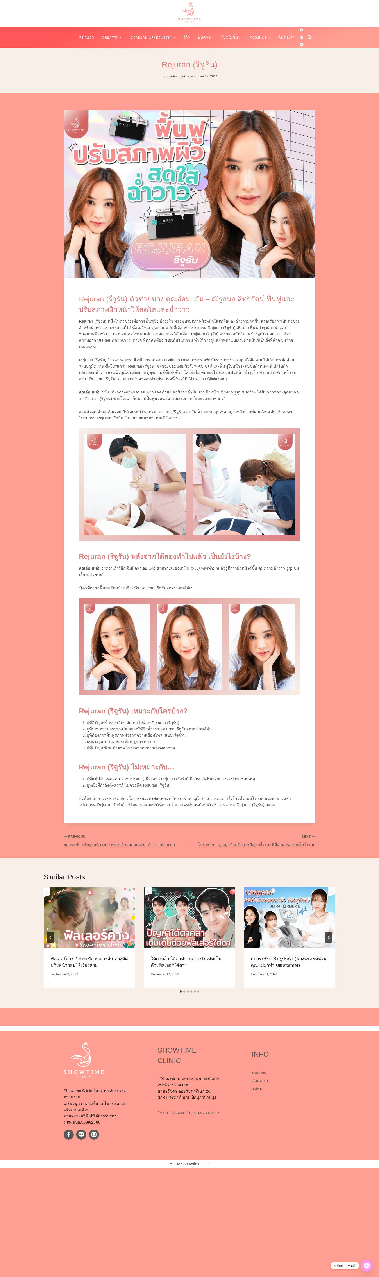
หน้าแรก (86, 37)
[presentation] (89, 917)
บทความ (205, 37)
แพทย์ (257, 1088)
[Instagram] (301, 37)
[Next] (328, 937)
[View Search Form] (309, 37)
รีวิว (186, 37)
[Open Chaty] (367, 1266)
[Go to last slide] (50, 937)
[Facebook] (301, 30)
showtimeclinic (176, 76)
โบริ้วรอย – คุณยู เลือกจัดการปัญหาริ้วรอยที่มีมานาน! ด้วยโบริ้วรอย (256, 841)
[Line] (301, 44)
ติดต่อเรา (286, 37)
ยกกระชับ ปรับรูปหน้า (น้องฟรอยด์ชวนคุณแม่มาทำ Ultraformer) (119, 841)
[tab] (181, 991)
